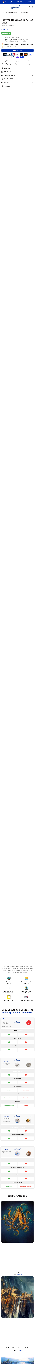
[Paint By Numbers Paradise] (15, 7)
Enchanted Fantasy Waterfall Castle (17, 1348)
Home (2, 12)
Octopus (17, 1272)
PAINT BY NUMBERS (23, 12)
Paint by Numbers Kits (11, 12)
